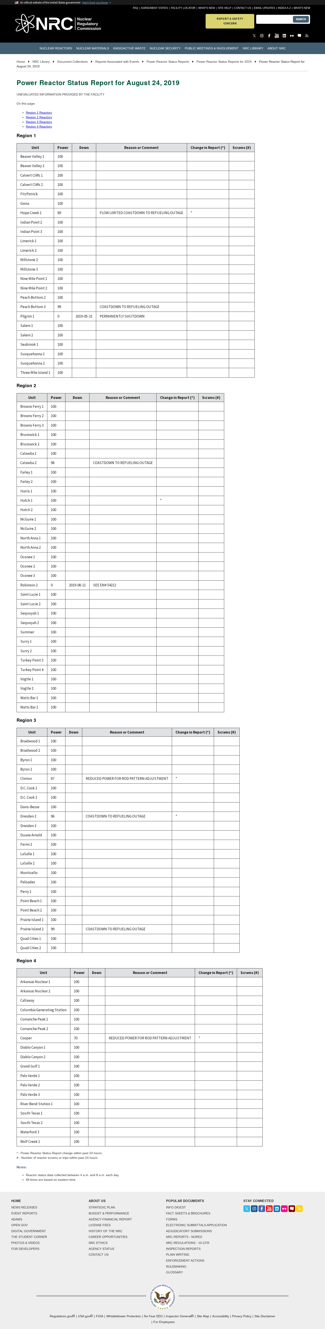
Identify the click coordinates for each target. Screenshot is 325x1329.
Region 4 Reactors (39, 126)
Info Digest (176, 1207)
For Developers (25, 1249)
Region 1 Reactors (39, 112)
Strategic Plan (102, 1207)
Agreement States (154, 8)
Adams (16, 1219)
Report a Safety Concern (230, 21)
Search (301, 19)
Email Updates (264, 8)
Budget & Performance (109, 1213)
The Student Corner (29, 1237)
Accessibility (220, 1316)
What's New (206, 8)
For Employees (164, 1322)
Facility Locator (183, 8)
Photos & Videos (25, 1243)
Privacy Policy (241, 1316)
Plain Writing (177, 1254)
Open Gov (19, 1225)
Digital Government (28, 1231)
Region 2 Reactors (39, 117)
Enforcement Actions (185, 1260)
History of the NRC (105, 1231)
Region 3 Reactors (39, 122)
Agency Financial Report (110, 1219)
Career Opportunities (108, 1237)
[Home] (38, 23)
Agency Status (101, 1249)
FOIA (99, 1316)
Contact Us (242, 8)
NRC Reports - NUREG (184, 1237)
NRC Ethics (98, 1243)
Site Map (203, 1316)
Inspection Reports (183, 1249)
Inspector (178, 1316)
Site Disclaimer (264, 1316)
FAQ (135, 8)
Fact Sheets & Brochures (188, 1213)
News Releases (24, 1207)
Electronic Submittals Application (196, 1225)
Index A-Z (284, 8)
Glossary (174, 1272)
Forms (171, 1219)
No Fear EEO (153, 1316)
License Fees (100, 1225)
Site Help (224, 8)
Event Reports (24, 1213)
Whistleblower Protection (123, 1316)
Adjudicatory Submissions (189, 1231)
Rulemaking (176, 1266)
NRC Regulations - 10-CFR (187, 1243)
